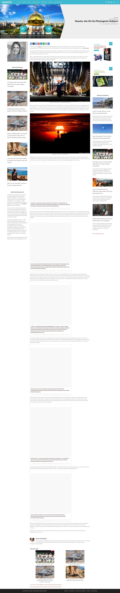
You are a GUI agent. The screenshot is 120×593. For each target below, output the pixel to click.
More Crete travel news (98, 233)
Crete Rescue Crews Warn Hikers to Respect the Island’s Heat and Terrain (17, 160)
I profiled (39, 46)
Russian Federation (113, 19)
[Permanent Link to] (45, 556)
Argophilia (7, 2)
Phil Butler (101, 24)
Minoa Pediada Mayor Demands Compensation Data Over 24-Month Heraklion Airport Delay (45, 580)
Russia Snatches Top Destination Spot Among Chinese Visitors (46, 586)
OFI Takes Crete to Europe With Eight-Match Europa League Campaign (16, 84)
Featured (116, 17)
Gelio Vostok (86, 48)
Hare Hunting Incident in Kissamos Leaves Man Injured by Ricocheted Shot (102, 191)
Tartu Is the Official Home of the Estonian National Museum (48, 584)
